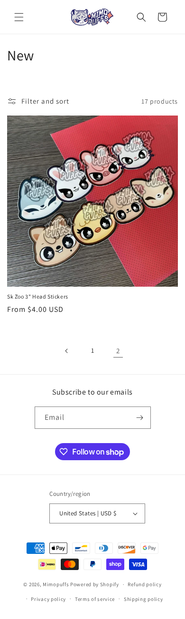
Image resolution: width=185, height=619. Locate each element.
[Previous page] (66, 350)
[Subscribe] (140, 417)
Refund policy (144, 584)
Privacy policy (48, 599)
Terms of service (95, 599)
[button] (19, 17)
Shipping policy (143, 599)
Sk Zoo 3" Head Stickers (37, 296)
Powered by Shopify (94, 584)
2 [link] (118, 350)
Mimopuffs (56, 584)
